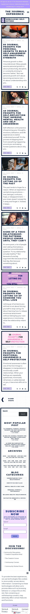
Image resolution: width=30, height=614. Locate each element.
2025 (4, 460)
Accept (15, 605)
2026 (4, 456)
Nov (21, 467)
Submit (15, 536)
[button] (27, 573)
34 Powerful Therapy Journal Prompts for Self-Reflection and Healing (15, 430)
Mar (16, 460)
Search (5, 411)
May (24, 460)
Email (6, 528)
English (18, 612)
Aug (9, 467)
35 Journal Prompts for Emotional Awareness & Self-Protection (14, 355)
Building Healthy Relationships (14, 494)
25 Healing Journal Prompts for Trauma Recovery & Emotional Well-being (14, 437)
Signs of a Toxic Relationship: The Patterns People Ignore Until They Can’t (14, 236)
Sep (13, 467)
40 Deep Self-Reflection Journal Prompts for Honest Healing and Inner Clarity (15, 444)
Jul (6, 467)
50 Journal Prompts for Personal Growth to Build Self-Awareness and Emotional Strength (15, 51)
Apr (19, 456)
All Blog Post (9, 40)
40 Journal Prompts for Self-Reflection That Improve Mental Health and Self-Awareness (14, 117)
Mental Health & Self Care (14, 486)
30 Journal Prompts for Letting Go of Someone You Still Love (12, 296)
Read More (7, 86)
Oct (17, 467)
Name (6, 522)
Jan (9, 456)
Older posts (11, 399)
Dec (24, 462)
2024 (5, 465)
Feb (13, 460)
